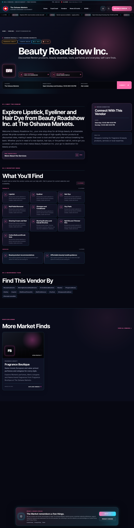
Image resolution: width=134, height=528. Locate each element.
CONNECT (124, 85)
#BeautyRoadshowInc (9, 287)
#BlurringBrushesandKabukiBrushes (27, 287)
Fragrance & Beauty (9, 41)
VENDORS (11, 31)
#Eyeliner (59, 287)
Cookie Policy (30, 522)
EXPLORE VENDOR (35, 386)
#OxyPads (52, 292)
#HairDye (5, 292)
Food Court (54, 8)
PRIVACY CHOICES (107, 519)
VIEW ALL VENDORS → (125, 328)
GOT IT (107, 513)
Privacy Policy (37, 522)
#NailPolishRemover (41, 292)
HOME (4, 31)
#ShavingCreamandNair (9, 296)
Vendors (64, 8)
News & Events (75, 8)
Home (45, 8)
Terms (43, 522)
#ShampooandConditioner (65, 292)
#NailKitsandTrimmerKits (26, 292)
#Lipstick (13, 292)
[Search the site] (108, 8)
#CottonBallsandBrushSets (47, 287)
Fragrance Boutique (17, 364)
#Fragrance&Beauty (70, 287)
